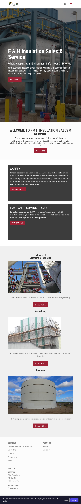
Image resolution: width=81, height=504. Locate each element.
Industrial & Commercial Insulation (20, 446)
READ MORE (40, 304)
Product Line (12, 457)
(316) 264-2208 (13, 488)
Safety (10, 461)
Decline (65, 500)
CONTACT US (17, 222)
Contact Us (14, 79)
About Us (46, 446)
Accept (74, 500)
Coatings (11, 453)
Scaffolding (12, 450)
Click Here (40, 150)
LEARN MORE (18, 189)
